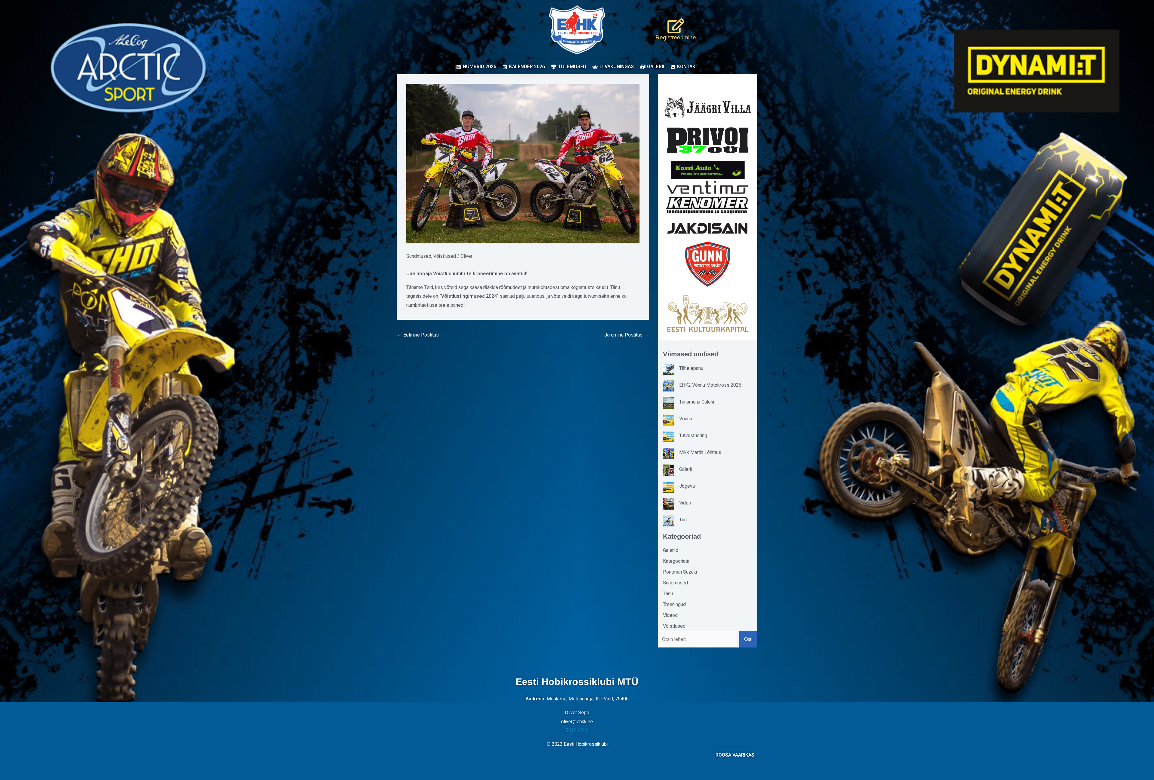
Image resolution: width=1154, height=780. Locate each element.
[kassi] (707, 170)
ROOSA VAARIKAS (735, 755)
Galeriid (670, 550)
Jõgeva (687, 486)
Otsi (748, 639)
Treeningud (674, 604)
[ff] (707, 197)
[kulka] (707, 313)
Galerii (685, 469)
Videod (670, 615)
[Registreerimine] (675, 25)
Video (685, 503)
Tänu (668, 593)
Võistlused (444, 256)
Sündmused (418, 256)
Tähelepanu (691, 368)
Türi (683, 519)
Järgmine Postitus (626, 335)
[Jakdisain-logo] (707, 228)
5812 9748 (577, 730)
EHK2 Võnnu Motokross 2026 (710, 385)
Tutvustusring (693, 435)
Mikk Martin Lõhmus (700, 452)
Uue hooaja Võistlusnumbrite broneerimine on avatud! (467, 273)
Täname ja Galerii (696, 402)
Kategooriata (676, 561)
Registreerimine (675, 37)
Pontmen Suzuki (680, 572)
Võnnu (685, 418)
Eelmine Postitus (418, 335)
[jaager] (707, 108)
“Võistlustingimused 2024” (469, 296)
